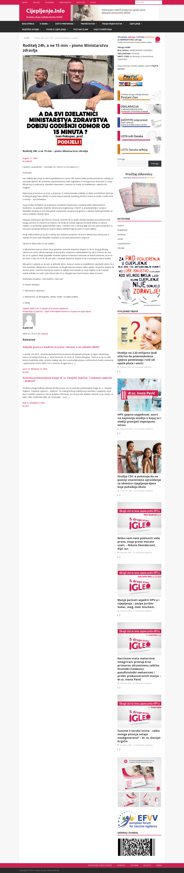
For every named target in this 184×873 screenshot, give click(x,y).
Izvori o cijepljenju (56, 29)
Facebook (121, 865)
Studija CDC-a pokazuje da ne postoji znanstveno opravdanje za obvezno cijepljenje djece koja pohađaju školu (139, 481)
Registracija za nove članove (100, 865)
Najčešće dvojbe (30, 29)
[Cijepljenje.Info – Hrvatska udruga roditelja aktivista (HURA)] (89, 19)
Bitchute (147, 865)
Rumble (159, 865)
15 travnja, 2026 (126, 490)
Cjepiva (24, 2)
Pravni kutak (88, 23)
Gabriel (28, 161)
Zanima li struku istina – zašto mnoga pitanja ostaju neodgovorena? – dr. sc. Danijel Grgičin (138, 736)
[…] (118, 371)
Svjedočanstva (65, 2)
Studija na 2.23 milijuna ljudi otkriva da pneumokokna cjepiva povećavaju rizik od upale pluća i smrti (137, 358)
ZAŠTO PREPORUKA (64, 23)
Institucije (81, 2)
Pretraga (121, 159)
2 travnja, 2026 (125, 683)
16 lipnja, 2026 (125, 367)
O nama (44, 23)
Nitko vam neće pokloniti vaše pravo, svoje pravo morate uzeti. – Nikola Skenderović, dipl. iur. (138, 543)
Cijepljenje (134, 23)
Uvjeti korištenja (103, 29)
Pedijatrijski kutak (112, 23)
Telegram (134, 865)
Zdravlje (36, 2)
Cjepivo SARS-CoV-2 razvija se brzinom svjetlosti (45, 308)
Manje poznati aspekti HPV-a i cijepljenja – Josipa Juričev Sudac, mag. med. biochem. (138, 603)
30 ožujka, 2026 (126, 745)
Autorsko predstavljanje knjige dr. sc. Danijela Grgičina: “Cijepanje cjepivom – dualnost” (67, 379)
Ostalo (93, 2)
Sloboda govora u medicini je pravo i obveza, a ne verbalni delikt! (61, 347)
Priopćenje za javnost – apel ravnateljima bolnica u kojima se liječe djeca (57, 311)
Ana (27, 372)
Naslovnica (28, 23)
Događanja (49, 2)
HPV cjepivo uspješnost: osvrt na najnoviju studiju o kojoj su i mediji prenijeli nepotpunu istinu (139, 420)
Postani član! (80, 29)
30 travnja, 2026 (126, 429)
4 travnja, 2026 (125, 611)
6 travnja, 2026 (125, 552)
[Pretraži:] (148, 2)
